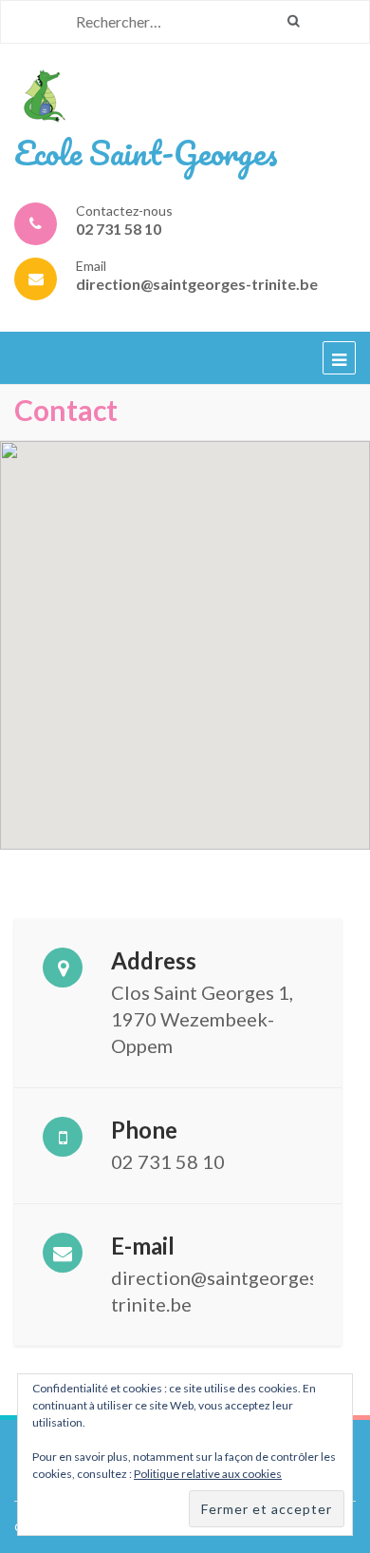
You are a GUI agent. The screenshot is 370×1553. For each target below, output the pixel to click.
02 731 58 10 (118, 229)
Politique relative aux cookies (208, 1474)
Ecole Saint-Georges (146, 152)
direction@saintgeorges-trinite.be (197, 284)
